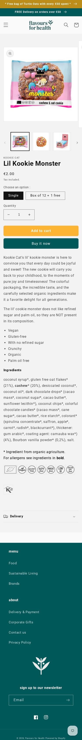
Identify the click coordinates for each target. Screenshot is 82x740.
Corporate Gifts (21, 622)
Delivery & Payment (24, 612)
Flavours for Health (35, 738)
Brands (14, 584)
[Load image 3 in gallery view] (61, 141)
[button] (6, 25)
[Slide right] (77, 142)
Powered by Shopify (55, 738)
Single (13, 195)
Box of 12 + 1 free (45, 195)
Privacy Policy (20, 642)
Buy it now (41, 244)
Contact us (17, 632)
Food (13, 563)
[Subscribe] (68, 700)
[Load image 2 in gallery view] (41, 141)
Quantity (9, 205)
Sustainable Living (23, 573)
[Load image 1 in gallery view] (20, 141)
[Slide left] (5, 142)
